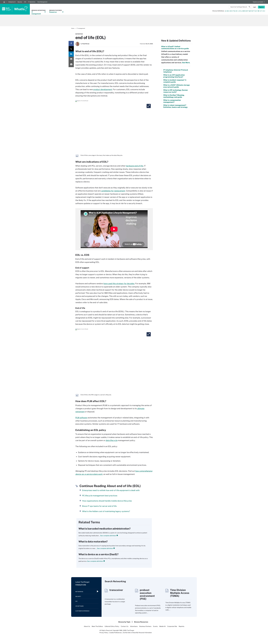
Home (72, 28)
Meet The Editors (97, 626)
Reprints (181, 626)
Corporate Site (172, 626)
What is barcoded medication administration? (104, 528)
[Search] (249, 7)
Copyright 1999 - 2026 (119, 630)
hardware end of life (134, 166)
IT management (81, 28)
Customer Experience (82, 611)
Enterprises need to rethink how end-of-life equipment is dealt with (111, 490)
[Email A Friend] (71, 64)
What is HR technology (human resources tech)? (175, 91)
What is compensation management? (172, 101)
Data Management (42, 2)
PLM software (81, 418)
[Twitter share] (71, 48)
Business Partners (145, 626)
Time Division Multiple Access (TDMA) (179, 592)
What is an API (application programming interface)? (174, 76)
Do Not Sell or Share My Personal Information (137, 632)
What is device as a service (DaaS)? (98, 554)
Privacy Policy (103, 632)
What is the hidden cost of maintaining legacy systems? (106, 511)
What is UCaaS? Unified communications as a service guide (175, 48)
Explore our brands (258, 2)
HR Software (79, 606)
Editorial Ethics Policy (112, 626)
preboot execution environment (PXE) (147, 594)
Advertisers (134, 626)
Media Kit (162, 626)
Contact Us (124, 626)
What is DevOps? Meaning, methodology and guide (173, 96)
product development (102, 89)
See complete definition (108, 535)
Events (155, 626)
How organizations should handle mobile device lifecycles (107, 501)
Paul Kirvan (85, 43)
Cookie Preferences (116, 632)
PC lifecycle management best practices (99, 495)
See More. (186, 63)
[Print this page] (71, 59)
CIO (25, 2)
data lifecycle (111, 440)
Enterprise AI (11, 2)
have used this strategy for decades (119, 283)
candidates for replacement (113, 191)
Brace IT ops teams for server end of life (99, 506)
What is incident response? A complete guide (174, 81)
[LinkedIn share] (71, 54)
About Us (87, 626)
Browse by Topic (124, 622)
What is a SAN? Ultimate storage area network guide (176, 86)
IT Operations (31, 2)
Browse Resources (141, 622)
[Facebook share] (71, 43)
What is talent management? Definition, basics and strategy (175, 106)
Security (20, 2)
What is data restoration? (93, 541)
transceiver (116, 589)
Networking (79, 591)
